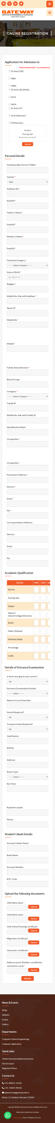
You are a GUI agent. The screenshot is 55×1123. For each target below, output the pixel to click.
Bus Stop (11, 783)
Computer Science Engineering (15, 1039)
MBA (13, 85)
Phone (10, 819)
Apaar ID (11, 308)
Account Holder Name (18, 843)
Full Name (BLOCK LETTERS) (21, 165)
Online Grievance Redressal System (17, 1059)
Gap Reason (13, 736)
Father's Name (15, 212)
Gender (11, 177)
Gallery (5, 1024)
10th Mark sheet (15, 902)
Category (12, 391)
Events (5, 1019)
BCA (13, 97)
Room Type (12, 771)
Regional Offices (9, 1068)
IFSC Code (12, 879)
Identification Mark (16, 427)
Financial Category (17, 260)
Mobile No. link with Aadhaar (22, 296)
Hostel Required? (15, 712)
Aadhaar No (13, 188)
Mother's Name (15, 236)
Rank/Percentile (15, 807)
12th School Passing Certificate (22, 926)
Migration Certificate (17, 938)
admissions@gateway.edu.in (16, 1092)
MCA (13, 104)
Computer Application (11, 1044)
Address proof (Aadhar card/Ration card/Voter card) (24, 964)
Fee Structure (8, 1063)
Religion (11, 284)
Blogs (4, 1010)
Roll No (10, 748)
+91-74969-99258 (13, 1088)
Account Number (15, 867)
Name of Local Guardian (19, 700)
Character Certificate (17, 950)
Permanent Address (17, 474)
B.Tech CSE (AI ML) (20, 89)
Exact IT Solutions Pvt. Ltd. (32, 1118)
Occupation (13, 439)
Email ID (11, 200)
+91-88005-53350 (13, 1083)
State (10, 498)
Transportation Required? (20, 724)
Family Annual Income (18, 367)
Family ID (11, 403)
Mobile (11, 343)
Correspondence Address (19, 522)
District (11, 486)
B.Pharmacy (17, 122)
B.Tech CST (16, 108)
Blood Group (13, 379)
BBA (13, 78)
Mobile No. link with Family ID (21, 415)
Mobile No (12, 320)
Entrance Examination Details (21, 688)
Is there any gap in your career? (22, 676)
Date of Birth (14, 272)
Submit (27, 978)
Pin (9, 510)
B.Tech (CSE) (17, 71)
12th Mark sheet (15, 914)
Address (11, 760)
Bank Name (12, 855)
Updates (5, 1015)
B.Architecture (18, 115)
